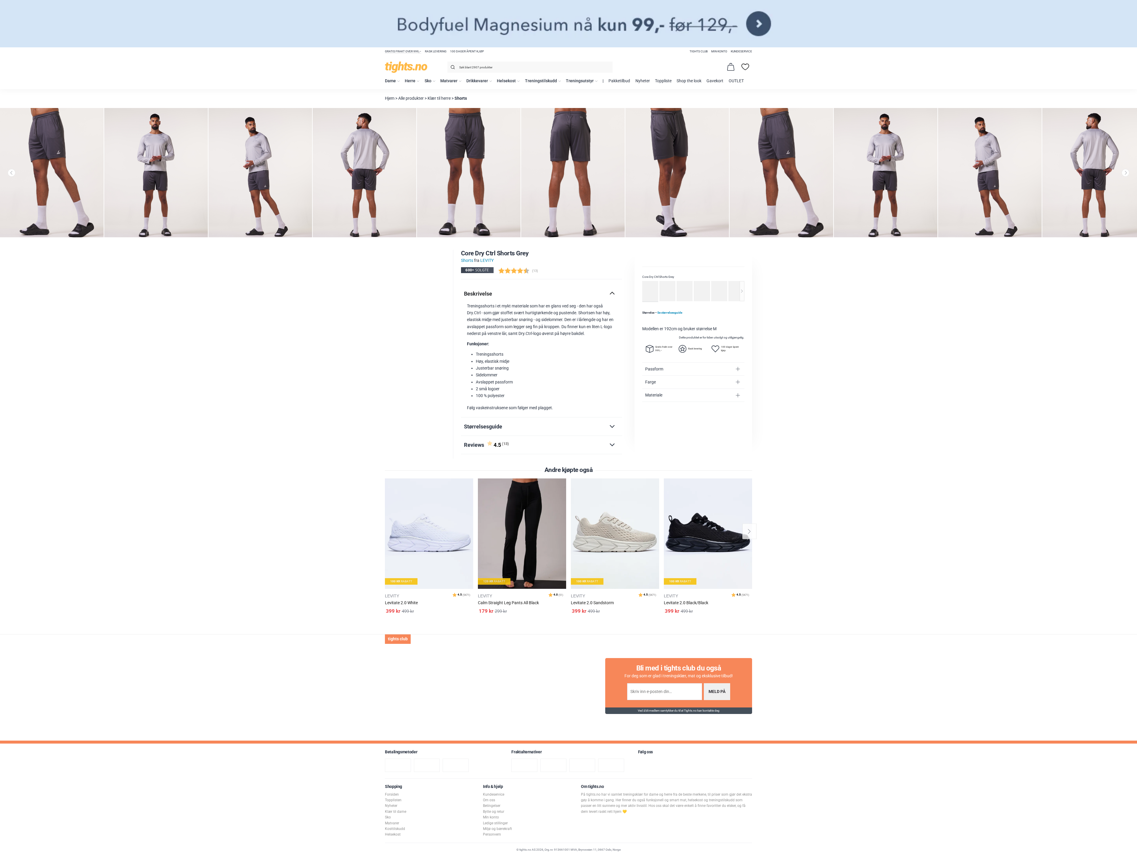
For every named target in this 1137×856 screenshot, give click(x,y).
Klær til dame (395, 812)
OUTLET (736, 80)
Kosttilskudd (395, 829)
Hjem (389, 98)
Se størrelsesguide (669, 312)
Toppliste (663, 80)
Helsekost (506, 80)
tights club (699, 51)
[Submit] (452, 68)
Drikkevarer (477, 80)
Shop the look (689, 80)
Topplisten (393, 800)
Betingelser (491, 806)
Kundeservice (741, 51)
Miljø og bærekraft (497, 829)
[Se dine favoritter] (745, 67)
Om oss (489, 800)
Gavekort (714, 80)
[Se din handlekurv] (731, 67)
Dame (390, 80)
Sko (428, 80)
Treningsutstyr (580, 80)
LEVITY (487, 260)
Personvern (492, 834)
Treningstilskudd (541, 80)
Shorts (461, 98)
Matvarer (448, 80)
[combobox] (530, 67)
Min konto (719, 51)
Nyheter (642, 80)
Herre (410, 80)
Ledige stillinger (495, 823)
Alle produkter (411, 98)
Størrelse (662, 312)
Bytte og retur (493, 812)
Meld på (717, 691)
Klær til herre (439, 98)
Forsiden (392, 794)
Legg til (470, 498)
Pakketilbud (619, 80)
